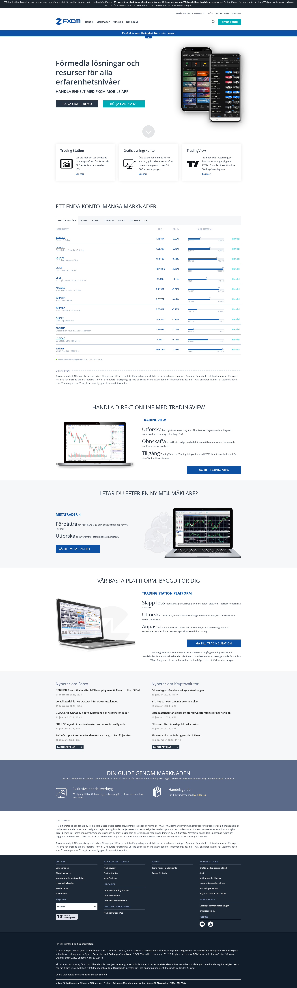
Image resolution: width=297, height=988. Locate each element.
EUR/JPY (60, 318)
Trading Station (111, 873)
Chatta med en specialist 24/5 (213, 867)
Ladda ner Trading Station (116, 890)
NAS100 (60, 348)
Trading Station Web (113, 912)
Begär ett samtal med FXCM (190, 13)
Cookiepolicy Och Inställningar (214, 905)
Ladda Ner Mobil (112, 895)
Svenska (61, 906)
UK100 (59, 267)
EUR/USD (60, 237)
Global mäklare (63, 873)
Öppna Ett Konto (159, 873)
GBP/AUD (60, 328)
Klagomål (151, 983)
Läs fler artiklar (66, 747)
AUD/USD (60, 287)
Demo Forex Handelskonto (164, 867)
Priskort (107, 983)
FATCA (173, 983)
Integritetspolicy (207, 910)
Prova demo (222, 13)
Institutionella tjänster (210, 878)
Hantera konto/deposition (212, 883)
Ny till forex (199, 794)
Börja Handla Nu (124, 104)
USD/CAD (60, 338)
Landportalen (62, 867)
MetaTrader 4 (110, 878)
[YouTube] (202, 924)
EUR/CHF (60, 297)
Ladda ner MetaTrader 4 (115, 900)
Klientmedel (61, 893)
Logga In (236, 13)
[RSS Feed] (210, 924)
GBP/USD (60, 247)
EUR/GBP (60, 307)
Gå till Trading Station (214, 643)
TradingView (110, 867)
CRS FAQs (181, 983)
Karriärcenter (62, 888)
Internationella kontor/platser (70, 878)
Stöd (210, 13)
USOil (58, 277)
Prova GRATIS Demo (77, 104)
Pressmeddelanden (65, 883)
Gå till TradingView (214, 470)
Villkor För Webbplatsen (67, 983)
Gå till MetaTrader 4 (74, 549)
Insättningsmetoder (209, 888)
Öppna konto (230, 21)
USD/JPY (60, 257)
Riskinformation (85, 943)
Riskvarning (162, 983)
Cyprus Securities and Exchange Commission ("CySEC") (113, 954)
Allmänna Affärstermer (91, 983)
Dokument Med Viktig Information (129, 983)
